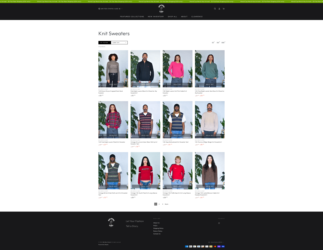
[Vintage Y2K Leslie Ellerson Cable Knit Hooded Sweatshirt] (210, 170)
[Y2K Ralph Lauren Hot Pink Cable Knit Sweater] (177, 68)
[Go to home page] (161, 8)
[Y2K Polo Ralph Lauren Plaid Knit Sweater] (113, 119)
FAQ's (155, 226)
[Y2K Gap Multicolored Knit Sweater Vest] (177, 119)
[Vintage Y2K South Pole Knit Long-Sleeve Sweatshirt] (145, 170)
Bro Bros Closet (107, 242)
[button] (215, 9)
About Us (156, 223)
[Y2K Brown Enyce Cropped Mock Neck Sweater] (113, 68)
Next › (167, 204)
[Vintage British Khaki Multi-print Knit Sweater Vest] (113, 170)
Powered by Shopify (103, 244)
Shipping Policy (158, 228)
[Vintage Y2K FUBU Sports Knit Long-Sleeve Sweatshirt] (177, 170)
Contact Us (156, 234)
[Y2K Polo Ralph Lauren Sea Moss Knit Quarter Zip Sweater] (210, 68)
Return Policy (157, 231)
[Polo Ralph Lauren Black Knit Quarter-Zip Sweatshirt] (145, 68)
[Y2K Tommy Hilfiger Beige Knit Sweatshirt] (210, 119)
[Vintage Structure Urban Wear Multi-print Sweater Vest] (145, 119)
